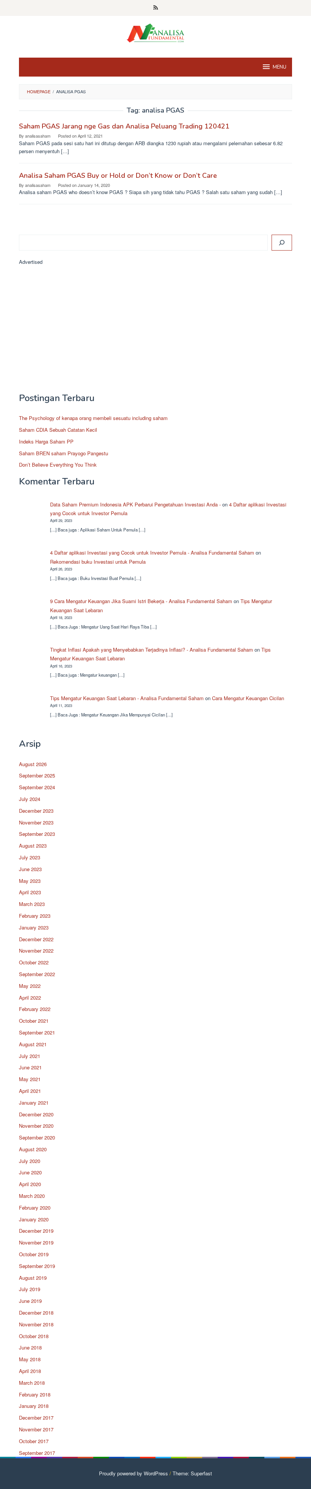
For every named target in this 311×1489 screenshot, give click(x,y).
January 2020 (34, 1219)
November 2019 (36, 1242)
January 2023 (34, 927)
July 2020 (29, 1161)
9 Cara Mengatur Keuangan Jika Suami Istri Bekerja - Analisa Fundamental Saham (141, 601)
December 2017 (36, 1417)
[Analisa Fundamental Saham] (155, 32)
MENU (279, 67)
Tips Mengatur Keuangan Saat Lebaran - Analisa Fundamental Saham (127, 698)
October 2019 (34, 1254)
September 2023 (37, 833)
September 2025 (37, 775)
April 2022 (30, 997)
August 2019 (33, 1277)
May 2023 (30, 880)
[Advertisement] (155, 332)
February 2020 (34, 1207)
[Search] (282, 243)
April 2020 (30, 1184)
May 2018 (30, 1359)
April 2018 (30, 1371)
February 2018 (34, 1394)
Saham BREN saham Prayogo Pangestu (63, 453)
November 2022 (36, 950)
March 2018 (32, 1382)
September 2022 (37, 974)
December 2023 (36, 810)
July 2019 (29, 1289)
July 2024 (29, 798)
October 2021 (34, 1020)
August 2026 (33, 764)
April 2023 (30, 892)
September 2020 (37, 1137)
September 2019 (37, 1266)
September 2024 (37, 787)
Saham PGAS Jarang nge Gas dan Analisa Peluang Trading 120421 (124, 126)
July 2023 (29, 857)
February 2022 (34, 1009)
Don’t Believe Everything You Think (58, 464)
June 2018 (30, 1347)
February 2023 (34, 915)
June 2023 (30, 869)
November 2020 (36, 1125)
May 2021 (30, 1079)
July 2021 (29, 1056)
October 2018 (34, 1336)
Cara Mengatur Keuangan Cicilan (248, 698)
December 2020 (36, 1114)
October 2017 (34, 1441)
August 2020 (33, 1149)
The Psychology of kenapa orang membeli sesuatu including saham (93, 418)
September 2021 (37, 1032)
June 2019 (30, 1300)
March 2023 (32, 904)
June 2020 (30, 1172)
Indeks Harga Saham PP (46, 441)
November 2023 (36, 822)
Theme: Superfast (192, 1473)
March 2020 (32, 1195)
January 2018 (34, 1405)
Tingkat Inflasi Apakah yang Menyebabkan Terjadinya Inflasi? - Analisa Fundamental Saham (151, 649)
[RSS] (156, 8)
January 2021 (34, 1102)
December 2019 (36, 1230)
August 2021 (33, 1044)
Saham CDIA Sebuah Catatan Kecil (58, 429)
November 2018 (36, 1324)
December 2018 (36, 1312)
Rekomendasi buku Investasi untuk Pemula (98, 561)
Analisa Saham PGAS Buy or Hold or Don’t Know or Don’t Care (118, 175)
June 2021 (30, 1067)
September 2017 (37, 1452)
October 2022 (34, 962)
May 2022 (30, 985)
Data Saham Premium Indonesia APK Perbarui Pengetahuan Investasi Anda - (135, 504)
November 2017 (36, 1429)
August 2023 (33, 845)
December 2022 (36, 939)
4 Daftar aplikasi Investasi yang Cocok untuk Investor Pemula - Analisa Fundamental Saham (152, 552)
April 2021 (30, 1090)
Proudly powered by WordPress (133, 1473)
